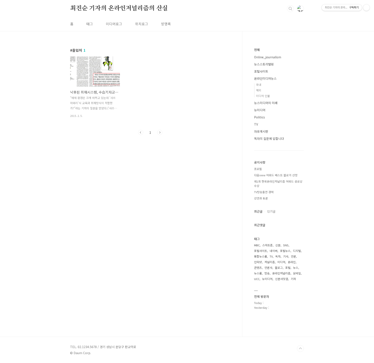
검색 (290, 8)
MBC (257, 245)
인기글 (271, 211)
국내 (258, 85)
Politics (259, 117)
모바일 (297, 273)
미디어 (281, 262)
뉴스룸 (258, 273)
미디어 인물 (263, 96)
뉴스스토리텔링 (264, 64)
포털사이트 (261, 71)
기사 (285, 256)
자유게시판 (261, 131)
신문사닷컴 (281, 279)
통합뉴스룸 (260, 256)
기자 (293, 279)
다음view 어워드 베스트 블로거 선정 (275, 175)
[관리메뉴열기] (366, 7)
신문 (277, 245)
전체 (257, 50)
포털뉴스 (285, 251)
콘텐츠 (258, 268)
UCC (257, 279)
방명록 (166, 23)
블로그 (279, 268)
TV (256, 124)
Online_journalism (267, 57)
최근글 (258, 211)
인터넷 (258, 262)
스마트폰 (267, 245)
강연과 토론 (261, 198)
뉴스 (295, 268)
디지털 (297, 251)
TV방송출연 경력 (264, 192)
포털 (287, 268)
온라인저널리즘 (281, 273)
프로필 (258, 169)
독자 (277, 256)
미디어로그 (114, 23)
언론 (293, 256)
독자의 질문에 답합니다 (269, 138)
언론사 (268, 268)
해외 (258, 90)
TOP (300, 348)
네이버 (273, 251)
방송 (267, 273)
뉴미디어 (259, 110)
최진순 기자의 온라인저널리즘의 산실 (119, 8)
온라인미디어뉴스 (265, 78)
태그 (89, 23)
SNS (286, 245)
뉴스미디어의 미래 (265, 103)
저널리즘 (269, 262)
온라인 (292, 262)
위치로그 (141, 23)
